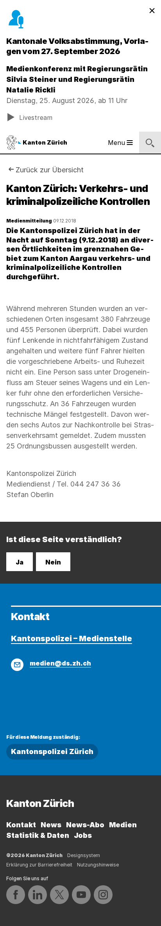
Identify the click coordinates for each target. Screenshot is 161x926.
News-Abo (85, 825)
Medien (123, 825)
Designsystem (83, 855)
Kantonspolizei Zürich (52, 751)
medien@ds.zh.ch (60, 663)
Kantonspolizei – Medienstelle (71, 638)
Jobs (83, 835)
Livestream (35, 117)
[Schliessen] (152, 11)
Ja (19, 562)
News (51, 825)
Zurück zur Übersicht (50, 170)
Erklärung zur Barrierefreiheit (39, 865)
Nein (53, 562)
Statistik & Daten (37, 835)
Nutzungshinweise (98, 865)
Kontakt (21, 825)
